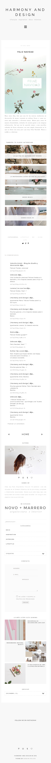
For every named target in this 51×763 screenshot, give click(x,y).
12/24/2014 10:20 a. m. (18, 284)
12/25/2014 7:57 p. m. (18, 360)
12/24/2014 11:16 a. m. (18, 293)
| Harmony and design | (20, 298)
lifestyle (25, 237)
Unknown (14, 275)
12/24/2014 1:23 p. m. (18, 305)
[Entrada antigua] (42, 434)
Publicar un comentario (16, 424)
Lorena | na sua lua (18, 288)
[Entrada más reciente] (9, 434)
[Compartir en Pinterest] (29, 243)
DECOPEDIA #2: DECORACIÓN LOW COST (36, 621)
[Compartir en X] (23, 243)
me (33, 237)
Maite (12, 332)
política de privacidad (25, 599)
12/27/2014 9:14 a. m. (18, 408)
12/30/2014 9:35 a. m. (18, 419)
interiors (10, 539)
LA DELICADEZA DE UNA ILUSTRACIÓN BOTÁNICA (36, 665)
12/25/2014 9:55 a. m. (18, 347)
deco (8, 530)
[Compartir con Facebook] (26, 243)
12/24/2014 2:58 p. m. (18, 337)
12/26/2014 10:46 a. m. (18, 379)
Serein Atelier (30, 758)
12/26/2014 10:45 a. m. (18, 370)
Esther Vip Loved (17, 351)
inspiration (11, 534)
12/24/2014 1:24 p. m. (18, 318)
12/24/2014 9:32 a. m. (18, 271)
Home (25, 434)
